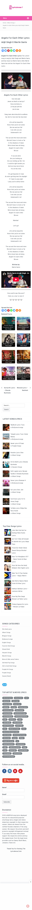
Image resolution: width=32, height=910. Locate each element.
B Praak (14, 707)
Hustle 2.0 (12, 719)
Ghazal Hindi (6, 649)
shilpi (5, 747)
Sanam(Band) (20, 744)
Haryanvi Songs (7, 652)
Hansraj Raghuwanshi (21, 716)
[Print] (17, 50)
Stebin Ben (13, 750)
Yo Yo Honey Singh (9, 756)
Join (4, 684)
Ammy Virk (6, 701)
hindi (5, 719)
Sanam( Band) (6, 676)
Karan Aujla (19, 725)
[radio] (11, 300)
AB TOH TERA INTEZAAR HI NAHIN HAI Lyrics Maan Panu (20, 541)
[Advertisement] (16, 872)
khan (5, 728)
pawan (15, 738)
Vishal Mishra (17, 753)
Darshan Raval (23, 707)
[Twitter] (5, 50)
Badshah (6, 707)
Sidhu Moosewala (15, 747)
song (5, 750)
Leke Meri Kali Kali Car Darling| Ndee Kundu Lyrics (19, 532)
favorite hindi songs (20, 713)
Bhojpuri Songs (6, 636)
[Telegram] (14, 50)
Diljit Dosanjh (19, 710)
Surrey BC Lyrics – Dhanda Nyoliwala (9, 390)
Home (4, 22)
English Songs (6, 642)
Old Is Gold (7, 738)
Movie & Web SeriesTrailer (11, 732)
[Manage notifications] (27, 906)
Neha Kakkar (7, 735)
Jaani (19, 719)
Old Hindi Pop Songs (8, 662)
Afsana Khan (18, 698)
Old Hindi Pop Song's (19, 735)
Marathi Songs (6, 656)
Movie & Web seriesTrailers (10, 659)
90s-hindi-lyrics (8, 698)
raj (17, 741)
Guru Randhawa (8, 716)
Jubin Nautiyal (17, 722)
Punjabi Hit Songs (7, 669)
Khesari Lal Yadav (14, 728)
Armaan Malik (7, 704)
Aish (26, 698)
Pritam (21, 738)
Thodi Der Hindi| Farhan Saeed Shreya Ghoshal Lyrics (19, 550)
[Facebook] (3, 50)
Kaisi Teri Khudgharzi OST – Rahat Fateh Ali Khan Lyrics (20, 559)
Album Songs (11, 22)
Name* (4, 787)
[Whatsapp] (11, 50)
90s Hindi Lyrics (7, 629)
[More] (20, 50)
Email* (4, 794)
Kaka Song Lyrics (8, 725)
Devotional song (8, 710)
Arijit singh (15, 701)
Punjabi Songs (6, 672)
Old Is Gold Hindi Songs (9, 666)
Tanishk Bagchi (23, 750)
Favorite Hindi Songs (8, 646)
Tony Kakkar (7, 753)
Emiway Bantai (7, 713)
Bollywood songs (7, 639)
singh (24, 747)
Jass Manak (7, 722)
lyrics (23, 728)
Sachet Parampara (8, 744)
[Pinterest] (8, 50)
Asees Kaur (17, 704)
